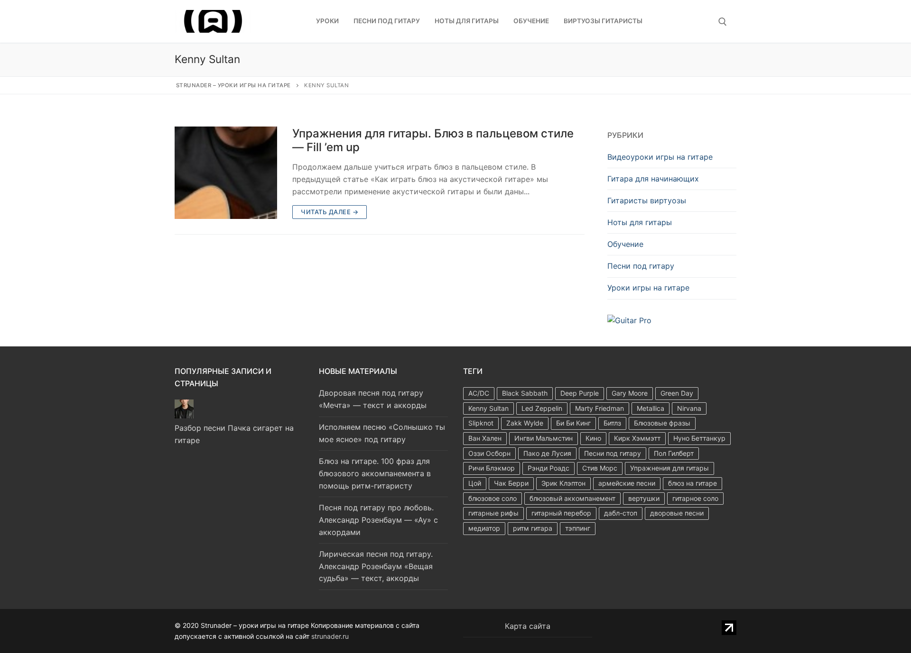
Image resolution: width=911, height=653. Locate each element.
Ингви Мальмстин (543, 438)
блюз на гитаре (692, 483)
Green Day (676, 393)
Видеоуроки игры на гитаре (660, 157)
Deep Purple (579, 393)
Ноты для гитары (639, 222)
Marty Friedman (599, 408)
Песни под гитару (640, 266)
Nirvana (689, 408)
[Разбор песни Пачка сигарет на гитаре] (184, 415)
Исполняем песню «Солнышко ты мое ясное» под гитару (382, 433)
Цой (474, 483)
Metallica (650, 408)
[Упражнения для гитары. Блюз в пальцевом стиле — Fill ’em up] (226, 173)
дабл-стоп (620, 513)
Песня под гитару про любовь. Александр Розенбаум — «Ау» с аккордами (378, 520)
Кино (593, 438)
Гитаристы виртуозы (646, 200)
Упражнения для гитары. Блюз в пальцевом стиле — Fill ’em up (433, 140)
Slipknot (480, 423)
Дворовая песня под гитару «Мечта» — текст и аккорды (373, 399)
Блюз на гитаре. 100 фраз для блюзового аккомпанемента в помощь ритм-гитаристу (375, 473)
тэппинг (577, 528)
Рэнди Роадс (548, 468)
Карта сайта (527, 626)
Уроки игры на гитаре (648, 287)
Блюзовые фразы (662, 423)
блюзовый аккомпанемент (572, 498)
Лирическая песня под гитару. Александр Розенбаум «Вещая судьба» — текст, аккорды (376, 566)
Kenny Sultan (488, 408)
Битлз (612, 423)
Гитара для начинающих (653, 178)
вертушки (644, 498)
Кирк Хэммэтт (637, 438)
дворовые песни (677, 513)
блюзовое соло (492, 498)
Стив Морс (599, 468)
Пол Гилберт (674, 453)
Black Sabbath (525, 393)
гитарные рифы (493, 513)
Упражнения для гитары (669, 468)
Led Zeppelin (541, 408)
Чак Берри (511, 483)
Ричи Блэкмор (491, 468)
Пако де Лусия (547, 453)
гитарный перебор (561, 513)
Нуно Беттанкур (699, 438)
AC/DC (478, 393)
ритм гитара (532, 528)
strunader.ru (330, 636)
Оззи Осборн (489, 453)
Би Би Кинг (573, 423)
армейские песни (626, 483)
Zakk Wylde (524, 423)
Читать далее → (329, 212)
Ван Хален (485, 438)
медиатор (484, 528)
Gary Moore (630, 393)
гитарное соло (695, 498)
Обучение (625, 244)
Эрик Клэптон (563, 483)
